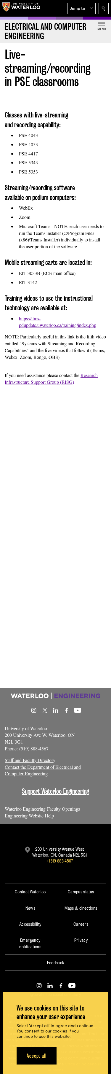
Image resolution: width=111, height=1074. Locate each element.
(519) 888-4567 (34, 748)
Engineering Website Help (29, 815)
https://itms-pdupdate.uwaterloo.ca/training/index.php (57, 321)
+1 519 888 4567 (59, 860)
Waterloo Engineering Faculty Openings (42, 809)
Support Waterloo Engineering (55, 791)
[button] (81, 8)
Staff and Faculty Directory (30, 760)
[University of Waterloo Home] (21, 8)
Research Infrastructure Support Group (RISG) (51, 378)
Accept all (36, 1056)
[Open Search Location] (104, 8)
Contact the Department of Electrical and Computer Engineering (43, 770)
